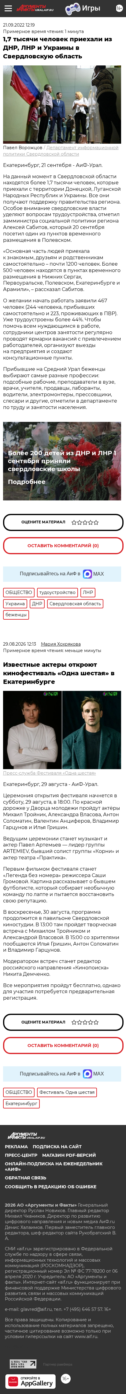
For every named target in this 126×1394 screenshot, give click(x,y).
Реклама (16, 1146)
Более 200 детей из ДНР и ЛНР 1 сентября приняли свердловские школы (62, 461)
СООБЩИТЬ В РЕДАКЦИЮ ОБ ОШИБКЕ (50, 1186)
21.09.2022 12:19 (19, 25)
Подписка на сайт (57, 1146)
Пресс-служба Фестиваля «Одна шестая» (49, 773)
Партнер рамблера (57, 1364)
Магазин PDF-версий (69, 1155)
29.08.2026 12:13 (19, 644)
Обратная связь (25, 1178)
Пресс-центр (21, 1155)
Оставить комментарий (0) (63, 545)
